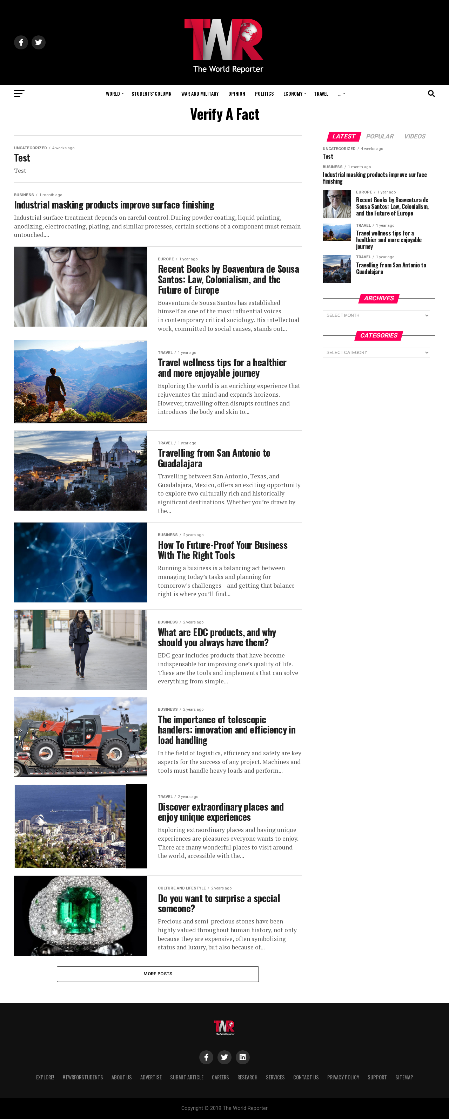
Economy (292, 93)
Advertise (151, 1077)
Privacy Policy (343, 1077)
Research (247, 1077)
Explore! (45, 1077)
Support (377, 1077)
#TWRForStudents (82, 1077)
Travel (321, 93)
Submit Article (186, 1077)
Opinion (236, 93)
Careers (220, 1077)
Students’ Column (152, 93)
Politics (264, 93)
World (113, 93)
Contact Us (306, 1077)
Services (275, 1077)
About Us (122, 1077)
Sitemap (404, 1077)
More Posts (158, 973)
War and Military (200, 93)
